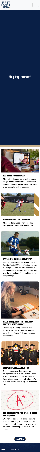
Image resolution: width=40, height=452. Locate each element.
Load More (20, 439)
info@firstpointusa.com (10, 449)
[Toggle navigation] (35, 5)
